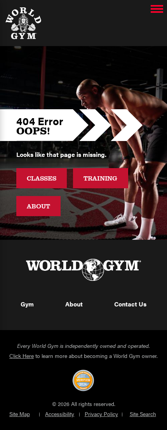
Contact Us (130, 303)
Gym (27, 303)
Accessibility (59, 414)
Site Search (143, 414)
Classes (41, 178)
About (38, 205)
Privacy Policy (101, 414)
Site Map (19, 414)
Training (100, 178)
